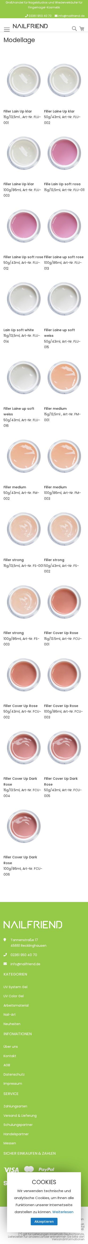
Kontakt (10, 1056)
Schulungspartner (18, 1124)
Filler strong (14, 560)
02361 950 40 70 (40, 16)
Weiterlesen (62, 1211)
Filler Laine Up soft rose (23, 257)
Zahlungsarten (15, 1106)
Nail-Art (10, 1014)
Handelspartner (16, 1134)
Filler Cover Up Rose (61, 633)
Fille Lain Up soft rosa (62, 184)
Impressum (13, 1083)
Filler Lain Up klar (18, 111)
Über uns (11, 1046)
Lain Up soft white (19, 330)
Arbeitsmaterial (16, 1005)
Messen (10, 1143)
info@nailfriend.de (71, 16)
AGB (7, 1065)
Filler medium (55, 408)
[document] (44, 1202)
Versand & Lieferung (20, 1115)
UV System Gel (15, 987)
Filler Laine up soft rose (64, 257)
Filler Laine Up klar (59, 111)
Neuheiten (12, 1024)
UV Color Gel (14, 996)
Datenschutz (14, 1074)
